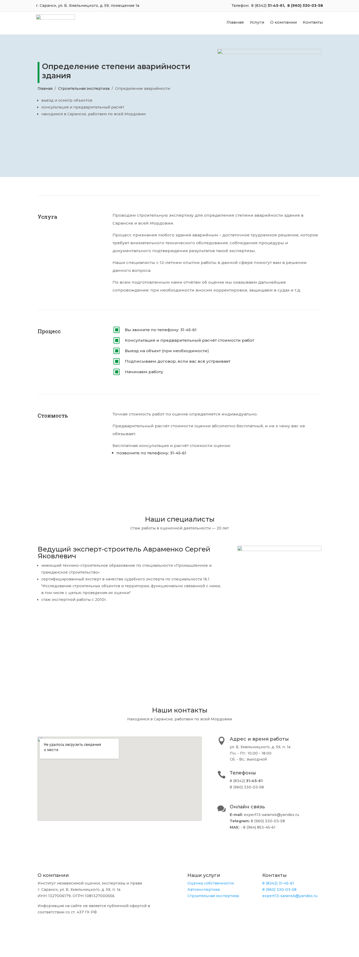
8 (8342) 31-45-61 (278, 883)
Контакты (313, 22)
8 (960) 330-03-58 (305, 5)
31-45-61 (276, 5)
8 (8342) (259, 5)
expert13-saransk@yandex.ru (289, 895)
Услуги (257, 22)
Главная (235, 22)
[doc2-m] (279, 549)
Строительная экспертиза (84, 88)
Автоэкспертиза (203, 889)
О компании (283, 22)
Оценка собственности (210, 883)
